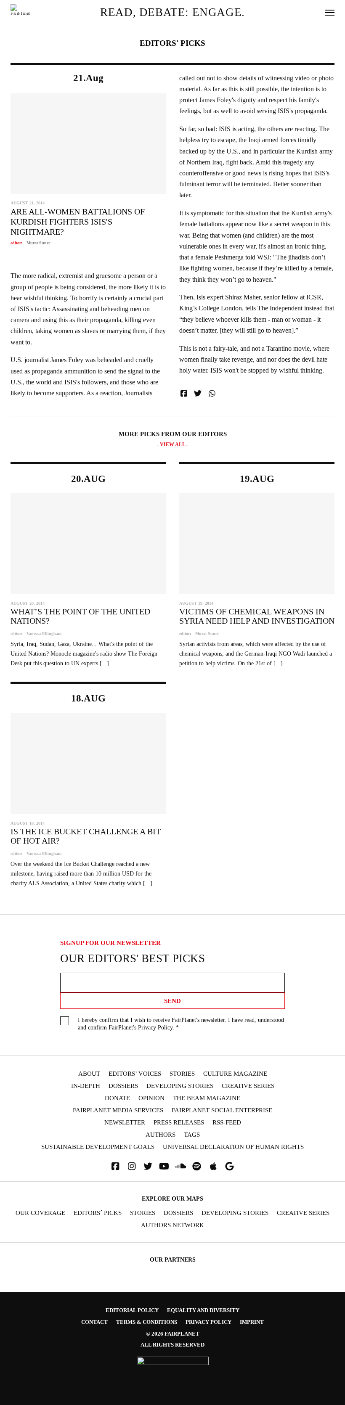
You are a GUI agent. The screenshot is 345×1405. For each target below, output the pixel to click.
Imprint (252, 1322)
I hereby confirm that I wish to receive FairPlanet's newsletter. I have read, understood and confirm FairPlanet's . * (181, 1024)
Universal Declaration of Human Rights (233, 1147)
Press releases (179, 1122)
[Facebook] (115, 1166)
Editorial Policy (132, 1310)
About (89, 1074)
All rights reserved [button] (172, 1344)
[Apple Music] (213, 1166)
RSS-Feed (226, 1122)
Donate (117, 1098)
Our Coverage (40, 1213)
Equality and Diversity (203, 1310)
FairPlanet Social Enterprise (222, 1110)
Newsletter (124, 1122)
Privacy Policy (155, 1027)
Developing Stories (179, 1086)
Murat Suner (38, 243)
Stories (182, 1074)
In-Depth (85, 1086)
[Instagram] (131, 1166)
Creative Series (248, 1086)
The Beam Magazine (206, 1098)
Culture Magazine (235, 1074)
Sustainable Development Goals (97, 1147)
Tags (192, 1135)
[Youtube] (164, 1166)
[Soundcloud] (180, 1166)
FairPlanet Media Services (118, 1110)
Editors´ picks (98, 1213)
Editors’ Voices (135, 1074)
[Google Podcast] (229, 1166)
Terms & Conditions (146, 1322)
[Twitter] (148, 1166)
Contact (94, 1322)
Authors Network (172, 1225)
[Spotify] (196, 1166)
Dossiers (123, 1086)
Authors (160, 1135)
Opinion (151, 1098)
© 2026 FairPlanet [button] (172, 1334)
